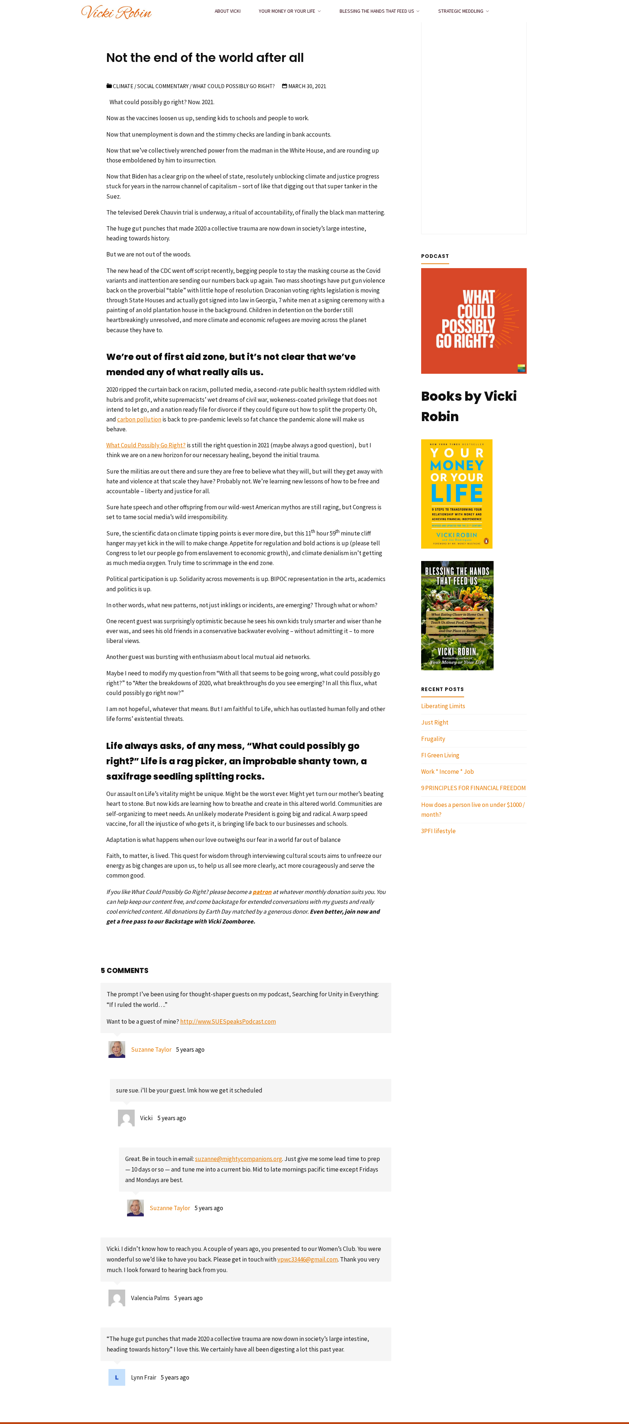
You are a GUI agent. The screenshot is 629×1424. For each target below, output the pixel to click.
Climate (123, 86)
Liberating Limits (443, 706)
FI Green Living (440, 755)
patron (262, 892)
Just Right (434, 722)
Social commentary (163, 86)
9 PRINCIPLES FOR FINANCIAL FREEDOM (473, 788)
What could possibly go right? (234, 86)
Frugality (433, 739)
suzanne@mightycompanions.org (238, 1159)
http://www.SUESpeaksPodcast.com (228, 1021)
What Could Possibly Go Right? (146, 445)
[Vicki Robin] (116, 11)
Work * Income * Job (447, 772)
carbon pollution (139, 419)
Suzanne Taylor (151, 1050)
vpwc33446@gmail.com (307, 1259)
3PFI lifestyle (438, 831)
